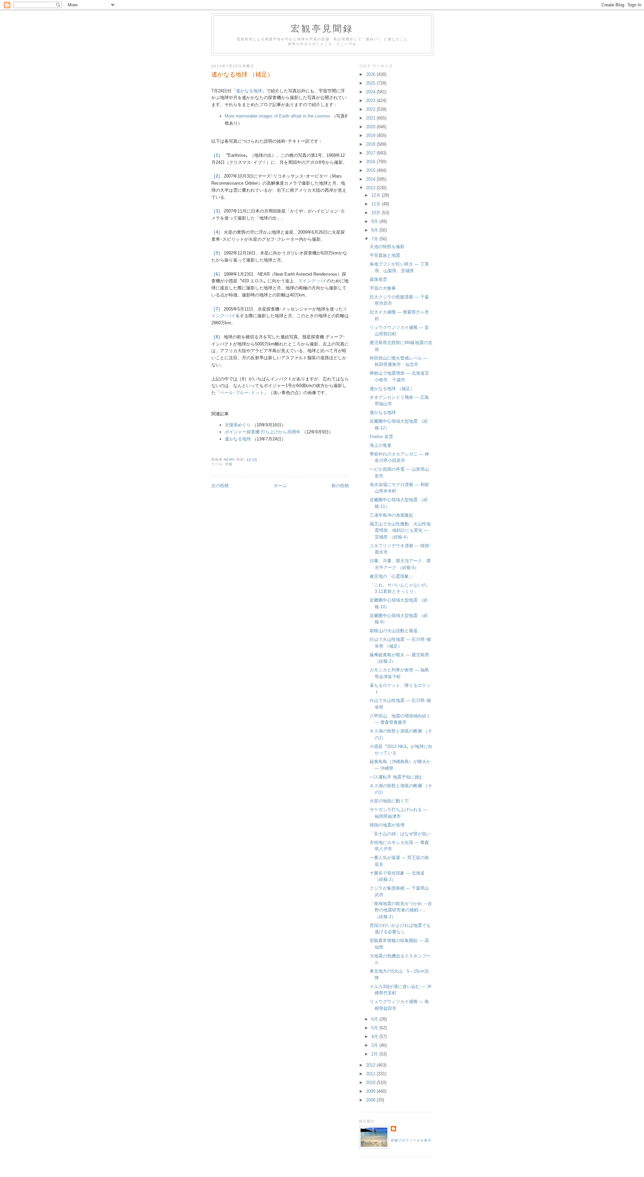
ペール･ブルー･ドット (242, 392)
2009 (371, 1091)
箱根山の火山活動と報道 (394, 630)
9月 (375, 221)
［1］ (216, 155)
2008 (371, 1099)
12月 (376, 195)
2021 (371, 118)
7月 (375, 238)
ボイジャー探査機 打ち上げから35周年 (263, 431)
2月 (375, 1053)
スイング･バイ (312, 280)
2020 (371, 126)
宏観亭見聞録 (322, 28)
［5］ (216, 252)
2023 (371, 100)
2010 (371, 1082)
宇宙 (228, 464)
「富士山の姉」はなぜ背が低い (400, 833)
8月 (375, 230)
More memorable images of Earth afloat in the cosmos (277, 116)
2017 (371, 152)
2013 (371, 187)
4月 (375, 1036)
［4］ (216, 232)
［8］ (216, 336)
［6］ (216, 274)
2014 (371, 179)
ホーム (280, 485)
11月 (376, 203)
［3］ (216, 211)
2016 (371, 161)
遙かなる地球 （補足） (392, 388)
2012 (371, 1065)
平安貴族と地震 (385, 255)
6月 (375, 1019)
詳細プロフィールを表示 (411, 1140)
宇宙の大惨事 (383, 288)
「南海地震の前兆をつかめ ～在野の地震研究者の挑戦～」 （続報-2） (401, 910)
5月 (375, 1027)
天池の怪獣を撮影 (387, 246)
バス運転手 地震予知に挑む (396, 777)
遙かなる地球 (249, 90)
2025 (371, 83)
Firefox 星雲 (381, 436)
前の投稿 (340, 485)
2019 (371, 135)
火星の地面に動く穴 (389, 800)
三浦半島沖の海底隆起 (391, 515)
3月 (375, 1045)
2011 (371, 1073)
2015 (371, 170)
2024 (371, 91)
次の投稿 (220, 485)
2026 (371, 74)
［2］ (216, 176)
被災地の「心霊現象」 (391, 576)
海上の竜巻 (380, 445)
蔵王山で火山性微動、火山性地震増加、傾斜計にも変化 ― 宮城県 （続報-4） (400, 530)
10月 (376, 212)
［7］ (216, 309)
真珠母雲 (378, 279)
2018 (371, 144)
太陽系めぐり (238, 424)
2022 (371, 109)
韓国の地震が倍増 (387, 825)
